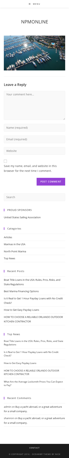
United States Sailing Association (22, 217)
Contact (34, 447)
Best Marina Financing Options (21, 291)
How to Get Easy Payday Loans (21, 310)
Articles (8, 237)
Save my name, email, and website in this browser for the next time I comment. (30, 168)
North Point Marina (15, 251)
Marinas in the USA (14, 244)
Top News (9, 258)
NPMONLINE (34, 21)
